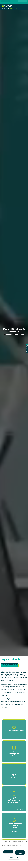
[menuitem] (4, 1)
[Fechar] (26, 841)
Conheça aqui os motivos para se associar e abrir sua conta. (9, 665)
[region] (14, 850)
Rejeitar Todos (8, 851)
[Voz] (27, 348)
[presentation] (5, 1)
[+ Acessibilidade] (27, 351)
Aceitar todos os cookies (20, 852)
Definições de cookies (14, 857)
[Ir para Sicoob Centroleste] (7, 6)
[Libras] (27, 346)
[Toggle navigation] (25, 8)
